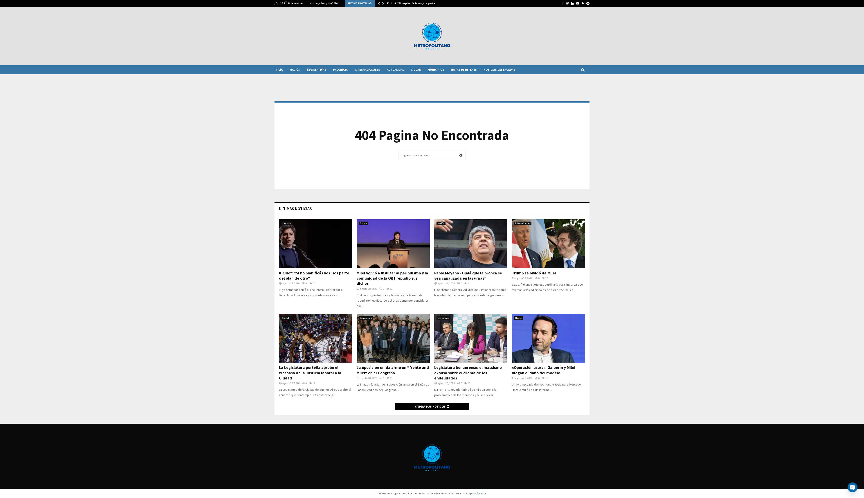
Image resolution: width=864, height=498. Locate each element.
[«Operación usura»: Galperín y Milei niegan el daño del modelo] (548, 338)
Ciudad (416, 70)
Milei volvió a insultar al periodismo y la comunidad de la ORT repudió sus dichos (392, 278)
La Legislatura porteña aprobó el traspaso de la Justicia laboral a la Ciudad (310, 373)
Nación (295, 70)
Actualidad (395, 70)
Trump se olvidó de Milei (534, 273)
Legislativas (316, 70)
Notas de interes (464, 70)
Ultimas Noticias (295, 208)
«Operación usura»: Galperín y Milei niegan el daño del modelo (543, 370)
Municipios (436, 70)
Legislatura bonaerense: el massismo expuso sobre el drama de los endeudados (468, 373)
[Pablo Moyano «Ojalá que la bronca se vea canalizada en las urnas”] (470, 243)
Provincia (340, 70)
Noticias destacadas (499, 70)
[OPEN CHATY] (852, 487)
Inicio (278, 70)
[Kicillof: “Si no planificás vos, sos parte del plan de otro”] (315, 243)
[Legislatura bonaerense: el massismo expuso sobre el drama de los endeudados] (470, 338)
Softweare (480, 493)
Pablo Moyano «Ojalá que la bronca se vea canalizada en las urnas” (468, 275)
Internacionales (367, 70)
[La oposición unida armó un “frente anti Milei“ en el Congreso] (393, 338)
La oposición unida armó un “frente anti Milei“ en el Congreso (393, 370)
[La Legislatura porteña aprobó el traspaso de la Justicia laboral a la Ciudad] (315, 338)
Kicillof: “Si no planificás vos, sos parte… (412, 3)
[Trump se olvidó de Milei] (548, 243)
